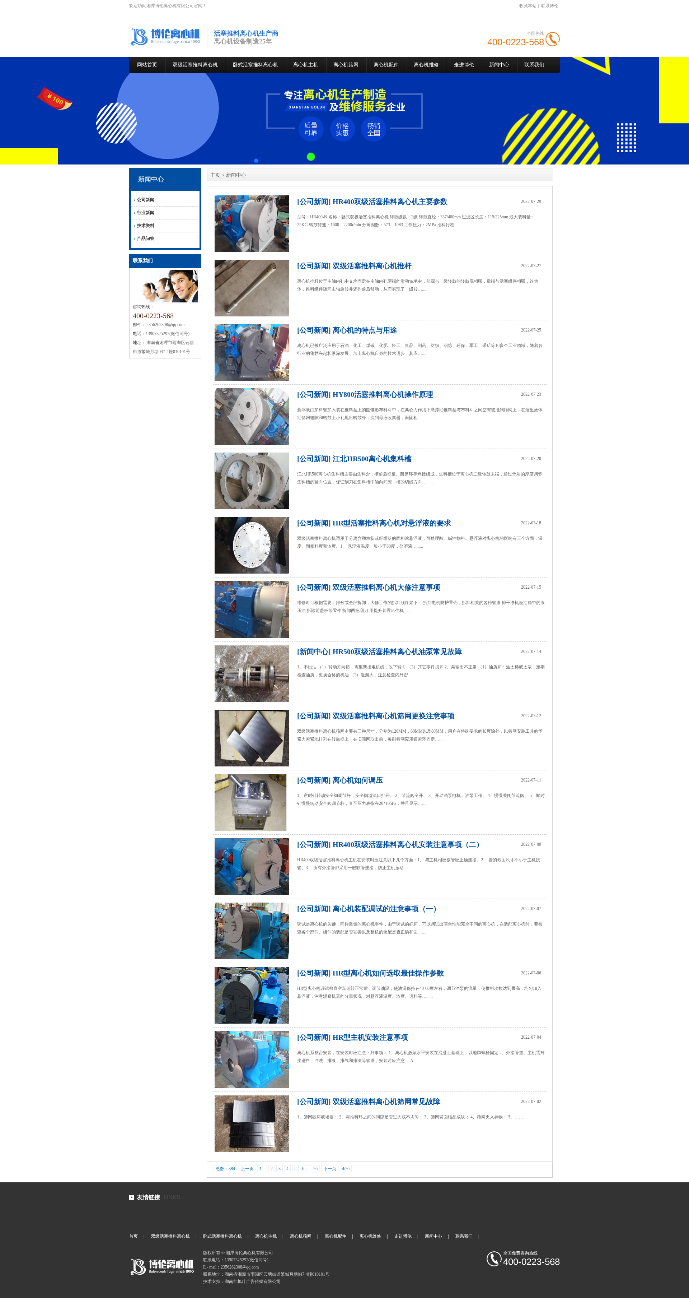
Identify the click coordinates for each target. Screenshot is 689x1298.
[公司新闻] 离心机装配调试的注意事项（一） (368, 909)
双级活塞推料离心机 (195, 65)
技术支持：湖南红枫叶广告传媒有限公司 (242, 1281)
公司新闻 (145, 199)
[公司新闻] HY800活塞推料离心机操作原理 (365, 394)
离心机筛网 (345, 65)
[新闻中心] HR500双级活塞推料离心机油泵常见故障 (379, 651)
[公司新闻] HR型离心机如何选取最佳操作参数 (370, 973)
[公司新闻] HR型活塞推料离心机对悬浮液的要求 (374, 523)
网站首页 (147, 65)
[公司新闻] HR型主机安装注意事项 (352, 1037)
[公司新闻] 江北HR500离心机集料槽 (354, 459)
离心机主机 (305, 65)
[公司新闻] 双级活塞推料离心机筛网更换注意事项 (376, 716)
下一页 (329, 1168)
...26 (314, 1168)
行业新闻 (145, 212)
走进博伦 (464, 65)
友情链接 (148, 1197)
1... (262, 1168)
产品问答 (145, 238)
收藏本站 (527, 5)
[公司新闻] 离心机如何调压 (340, 780)
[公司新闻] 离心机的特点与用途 (347, 330)
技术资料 (145, 225)
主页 (215, 175)
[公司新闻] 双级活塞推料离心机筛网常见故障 (368, 1101)
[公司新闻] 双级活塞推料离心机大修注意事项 (368, 587)
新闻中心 (499, 65)
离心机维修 (426, 65)
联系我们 (534, 65)
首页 (133, 1236)
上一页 (247, 1168)
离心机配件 (386, 65)
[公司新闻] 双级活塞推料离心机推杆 (354, 266)
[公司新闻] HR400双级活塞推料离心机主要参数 (372, 201)
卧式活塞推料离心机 (255, 65)
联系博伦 (549, 5)
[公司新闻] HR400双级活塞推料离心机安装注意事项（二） (390, 844)
